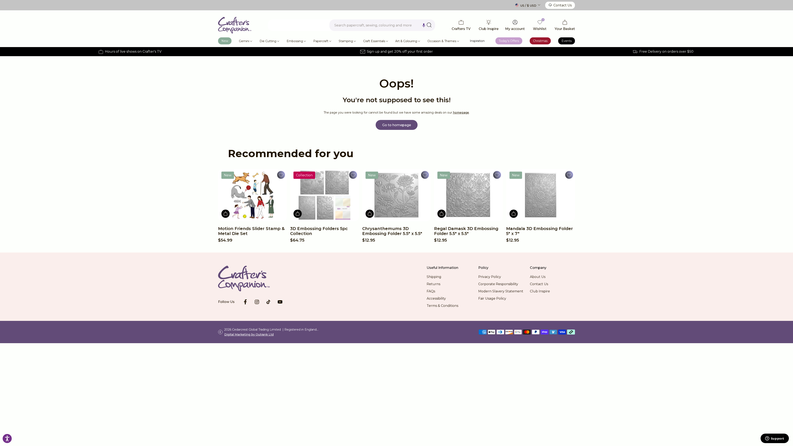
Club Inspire (540, 291)
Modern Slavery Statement (500, 291)
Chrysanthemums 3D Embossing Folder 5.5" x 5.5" (392, 231)
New (224, 41)
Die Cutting (268, 41)
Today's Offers (509, 41)
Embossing (295, 41)
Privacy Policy (489, 277)
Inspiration (477, 41)
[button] (424, 25)
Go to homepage (396, 125)
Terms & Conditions (442, 306)
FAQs (431, 291)
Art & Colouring (406, 41)
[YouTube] (280, 301)
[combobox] (382, 25)
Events (567, 41)
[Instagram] (256, 301)
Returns (433, 284)
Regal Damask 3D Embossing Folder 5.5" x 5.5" (466, 231)
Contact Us (562, 5)
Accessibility (436, 298)
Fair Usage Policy (492, 298)
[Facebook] (245, 301)
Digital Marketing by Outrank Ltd (249, 334)
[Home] (234, 25)
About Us (537, 277)
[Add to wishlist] (281, 175)
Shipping (434, 277)
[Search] (429, 25)
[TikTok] (268, 301)
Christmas (540, 41)
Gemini (244, 41)
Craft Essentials (374, 41)
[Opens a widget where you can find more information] (774, 439)
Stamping (346, 41)
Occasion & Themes (441, 41)
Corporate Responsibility (498, 284)
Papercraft (320, 41)
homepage (461, 112)
